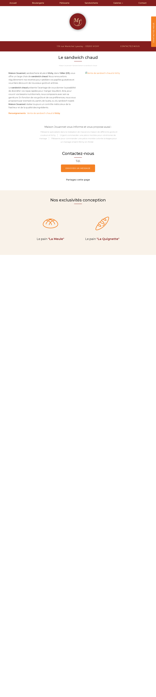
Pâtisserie (64, 3)
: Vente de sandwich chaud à (34, 113)
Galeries (117, 3)
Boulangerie (38, 3)
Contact (142, 3)
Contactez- (130, 46)
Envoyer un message (78, 168)
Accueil (13, 3)
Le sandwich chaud (90, 65)
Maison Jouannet (65, 65)
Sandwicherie (91, 3)
